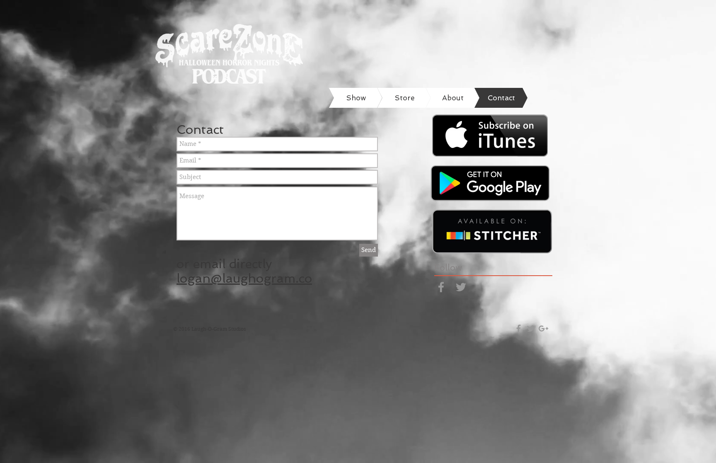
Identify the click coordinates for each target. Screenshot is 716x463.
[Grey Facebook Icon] (441, 287)
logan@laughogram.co (244, 278)
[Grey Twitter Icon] (461, 287)
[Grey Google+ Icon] (543, 328)
